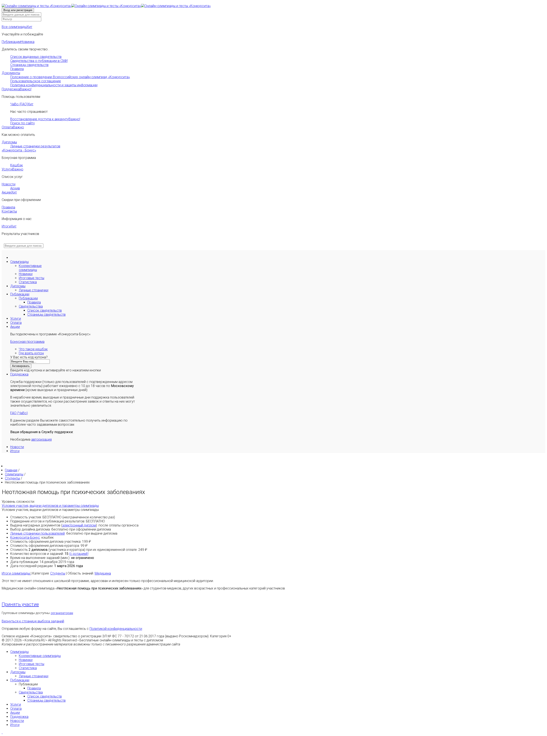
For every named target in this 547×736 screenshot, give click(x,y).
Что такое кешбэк (33, 349)
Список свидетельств (44, 310)
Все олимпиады (17, 27)
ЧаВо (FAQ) (21, 104)
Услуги (12, 169)
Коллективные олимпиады (30, 268)
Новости (8, 184)
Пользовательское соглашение (35, 81)
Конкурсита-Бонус (25, 537)
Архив (15, 188)
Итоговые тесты (31, 278)
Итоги (9, 226)
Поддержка (16, 89)
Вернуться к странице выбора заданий (33, 621)
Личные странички (33, 290)
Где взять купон (31, 353)
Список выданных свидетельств (36, 57)
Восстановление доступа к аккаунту (45, 119)
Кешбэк (16, 165)
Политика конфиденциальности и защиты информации (53, 85)
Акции (9, 192)
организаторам (62, 613)
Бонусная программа (27, 342)
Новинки (25, 274)
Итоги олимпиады (16, 573)
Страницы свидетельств (29, 65)
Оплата (13, 127)
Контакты (9, 211)
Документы (11, 73)
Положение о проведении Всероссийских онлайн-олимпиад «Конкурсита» (70, 77)
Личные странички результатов (35, 146)
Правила (17, 69)
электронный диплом (79, 525)
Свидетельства (31, 306)
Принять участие (20, 604)
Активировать (21, 366)
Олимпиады (19, 262)
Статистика (28, 282)
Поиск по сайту (22, 123)
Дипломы (9, 142)
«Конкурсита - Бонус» (19, 150)
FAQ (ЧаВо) (19, 413)
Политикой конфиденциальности (116, 629)
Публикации (18, 42)
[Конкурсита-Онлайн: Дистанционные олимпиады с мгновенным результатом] (106, 6)
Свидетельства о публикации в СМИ (39, 61)
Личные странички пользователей (37, 533)
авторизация (41, 439)
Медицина (103, 573)
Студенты (57, 573)
